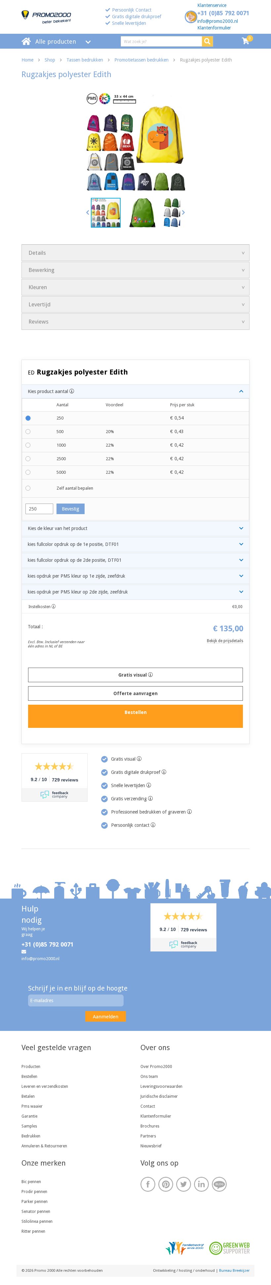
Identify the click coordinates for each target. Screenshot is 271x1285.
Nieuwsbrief (151, 1146)
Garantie (29, 1116)
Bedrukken (30, 1136)
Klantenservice (211, 5)
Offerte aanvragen (135, 693)
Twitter (183, 1184)
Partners (148, 1136)
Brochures (149, 1126)
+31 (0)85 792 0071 (223, 13)
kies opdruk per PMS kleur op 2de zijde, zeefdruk (78, 592)
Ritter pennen (33, 1231)
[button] (88, 212)
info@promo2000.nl (217, 21)
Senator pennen (35, 1211)
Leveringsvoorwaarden (161, 1086)
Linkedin (201, 1184)
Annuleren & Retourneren (44, 1146)
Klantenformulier (214, 27)
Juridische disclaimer (159, 1096)
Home (27, 60)
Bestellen (29, 1076)
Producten (30, 1066)
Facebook (147, 1184)
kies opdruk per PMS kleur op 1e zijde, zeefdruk (76, 576)
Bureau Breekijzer (234, 1270)
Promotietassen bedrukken (141, 60)
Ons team (149, 1076)
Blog (219, 1184)
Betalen (28, 1096)
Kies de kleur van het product (57, 528)
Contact (147, 1106)
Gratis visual (133, 675)
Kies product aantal (48, 391)
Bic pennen (31, 1181)
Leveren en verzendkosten (44, 1086)
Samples (29, 1126)
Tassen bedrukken (84, 60)
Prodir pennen (34, 1191)
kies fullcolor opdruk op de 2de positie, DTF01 (75, 560)
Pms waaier (32, 1106)
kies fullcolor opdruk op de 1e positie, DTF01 (73, 544)
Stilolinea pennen (37, 1221)
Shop (50, 60)
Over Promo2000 (156, 1066)
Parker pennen (34, 1201)
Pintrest (165, 1184)
